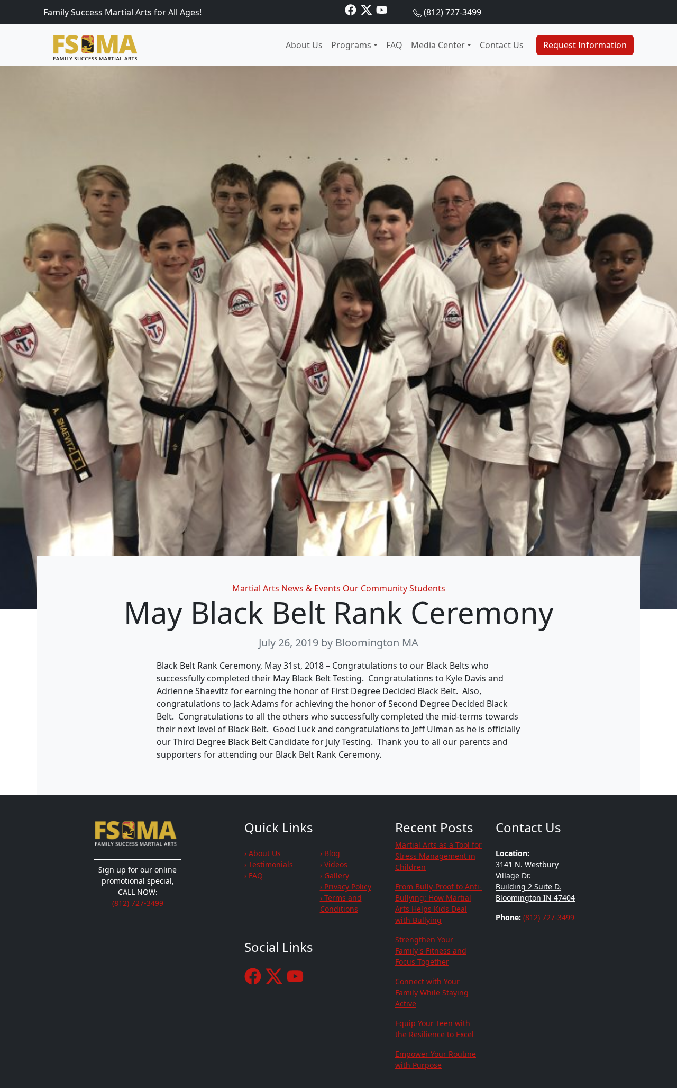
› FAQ (253, 875)
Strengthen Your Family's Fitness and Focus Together (430, 950)
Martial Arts (255, 588)
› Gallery (334, 875)
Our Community (375, 588)
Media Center (438, 45)
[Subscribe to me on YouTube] (382, 9)
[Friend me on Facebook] (350, 9)
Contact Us (502, 45)
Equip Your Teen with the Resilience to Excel (434, 1028)
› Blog (330, 853)
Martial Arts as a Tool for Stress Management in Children (438, 856)
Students (427, 588)
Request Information (585, 45)
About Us (304, 45)
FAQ (394, 45)
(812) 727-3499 (452, 12)
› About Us (262, 853)
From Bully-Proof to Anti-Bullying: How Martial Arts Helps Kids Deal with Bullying (438, 903)
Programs (351, 45)
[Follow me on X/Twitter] (366, 9)
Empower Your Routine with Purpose (435, 1059)
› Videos (333, 864)
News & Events (311, 588)
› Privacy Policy (345, 887)
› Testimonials (268, 864)
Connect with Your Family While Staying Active (432, 992)
